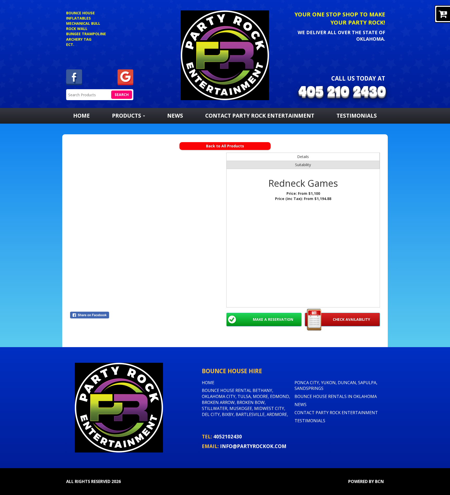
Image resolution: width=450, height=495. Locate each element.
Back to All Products (225, 145)
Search (122, 94)
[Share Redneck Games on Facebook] (147, 315)
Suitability (303, 164)
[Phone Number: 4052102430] (342, 92)
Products (127, 115)
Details (303, 156)
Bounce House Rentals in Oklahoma (336, 396)
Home (81, 115)
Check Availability (351, 319)
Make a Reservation (273, 319)
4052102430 (227, 436)
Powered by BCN (366, 481)
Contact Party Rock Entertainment (259, 115)
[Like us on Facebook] (74, 76)
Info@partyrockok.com (253, 446)
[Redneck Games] (147, 229)
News (175, 115)
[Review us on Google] (125, 76)
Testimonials (356, 115)
